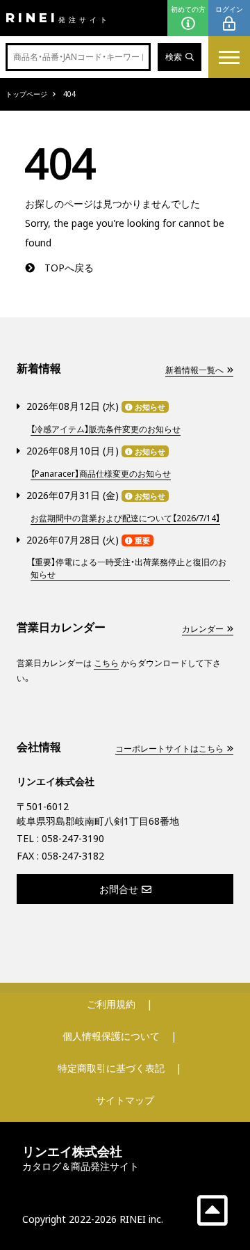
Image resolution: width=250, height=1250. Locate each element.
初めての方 (188, 9)
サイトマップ (125, 1100)
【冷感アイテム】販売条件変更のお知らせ (106, 429)
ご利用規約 (111, 1004)
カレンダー (203, 629)
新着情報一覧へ (194, 370)
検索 (173, 57)
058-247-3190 (73, 838)
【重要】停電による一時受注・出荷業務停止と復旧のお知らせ (128, 568)
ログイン (229, 9)
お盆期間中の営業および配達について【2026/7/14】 (125, 518)
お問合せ (118, 889)
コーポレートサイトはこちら (169, 748)
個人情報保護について (111, 1036)
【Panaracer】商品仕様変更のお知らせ (101, 474)
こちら (106, 663)
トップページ (26, 94)
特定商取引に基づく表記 (111, 1068)
